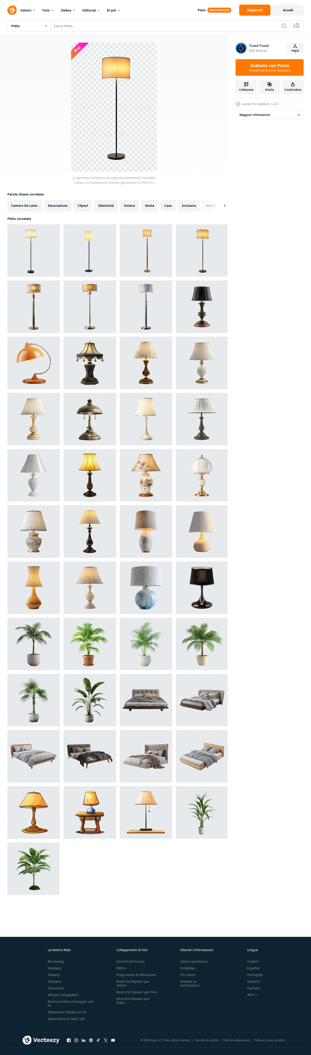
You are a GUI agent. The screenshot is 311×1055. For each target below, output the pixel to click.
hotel (210, 205)
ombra (129, 205)
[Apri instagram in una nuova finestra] (76, 1040)
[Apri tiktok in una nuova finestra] (98, 1040)
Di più (111, 10)
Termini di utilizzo (207, 1040)
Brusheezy (56, 961)
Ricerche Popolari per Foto (136, 992)
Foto (46, 10)
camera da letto (24, 205)
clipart (83, 205)
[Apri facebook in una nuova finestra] (69, 1040)
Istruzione (56, 988)
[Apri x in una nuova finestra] (106, 1040)
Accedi (288, 10)
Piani (202, 10)
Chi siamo (187, 975)
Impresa (54, 981)
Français (253, 988)
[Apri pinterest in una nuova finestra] (91, 1040)
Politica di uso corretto (269, 1040)
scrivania (189, 205)
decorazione (57, 205)
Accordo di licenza (130, 961)
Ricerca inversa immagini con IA (70, 1003)
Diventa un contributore (189, 983)
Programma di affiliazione (136, 975)
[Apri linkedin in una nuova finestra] (83, 1040)
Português (255, 975)
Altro (251, 995)
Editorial (89, 10)
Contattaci (188, 968)
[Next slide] (220, 205)
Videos (66, 10)
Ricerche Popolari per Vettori (133, 983)
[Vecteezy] (12, 10)
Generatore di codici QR (66, 1019)
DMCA (121, 968)
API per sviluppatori (63, 995)
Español (253, 968)
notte (149, 205)
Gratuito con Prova (270, 67)
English (253, 961)
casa (168, 205)
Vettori (25, 10)
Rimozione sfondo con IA (67, 1012)
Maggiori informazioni (254, 115)
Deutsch (253, 981)
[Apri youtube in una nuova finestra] (113, 1040)
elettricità (106, 205)
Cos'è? (274, 104)
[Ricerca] (284, 26)
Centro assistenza (193, 961)
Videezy (54, 975)
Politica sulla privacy (236, 1040)
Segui (295, 51)
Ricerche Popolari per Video (133, 1001)
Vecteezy (54, 968)
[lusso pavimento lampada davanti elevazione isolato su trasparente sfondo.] (33, 307)
